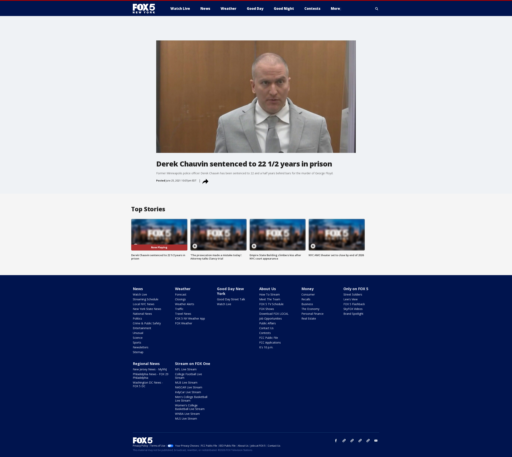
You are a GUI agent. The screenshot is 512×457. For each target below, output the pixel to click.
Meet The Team (269, 299)
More (335, 8)
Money (307, 288)
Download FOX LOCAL (274, 314)
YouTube (360, 440)
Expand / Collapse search (376, 9)
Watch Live (140, 294)
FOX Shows (266, 309)
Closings (180, 299)
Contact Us (266, 328)
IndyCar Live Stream (188, 392)
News (138, 288)
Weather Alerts (184, 304)
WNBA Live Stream (187, 414)
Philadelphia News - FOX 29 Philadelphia (150, 376)
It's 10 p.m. (266, 347)
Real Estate (308, 318)
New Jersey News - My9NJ (150, 369)
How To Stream (269, 294)
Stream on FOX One (192, 363)
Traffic (179, 309)
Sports (137, 342)
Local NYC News (143, 304)
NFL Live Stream (186, 369)
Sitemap (138, 352)
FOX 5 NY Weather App (190, 318)
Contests (265, 333)
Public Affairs (267, 323)
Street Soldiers (352, 294)
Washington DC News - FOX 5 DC (148, 384)
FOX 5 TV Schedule (271, 304)
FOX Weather (183, 323)
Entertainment (142, 328)
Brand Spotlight (353, 314)
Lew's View (350, 299)
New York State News (147, 309)
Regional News (146, 363)
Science (138, 338)
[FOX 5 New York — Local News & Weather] (146, 8)
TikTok (352, 440)
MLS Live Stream (186, 418)
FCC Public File (268, 338)
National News (142, 314)
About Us (267, 288)
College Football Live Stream (188, 376)
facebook (336, 440)
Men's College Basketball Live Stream (191, 398)
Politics (137, 318)
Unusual (138, 333)
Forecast (180, 294)
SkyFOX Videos (353, 309)
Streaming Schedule (145, 299)
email (376, 440)
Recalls (305, 299)
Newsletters (140, 347)
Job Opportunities (270, 318)
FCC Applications (270, 342)
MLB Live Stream (186, 382)
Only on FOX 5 (355, 288)
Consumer (308, 294)
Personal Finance (312, 314)
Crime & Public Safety (147, 323)
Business (307, 304)
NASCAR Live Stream (188, 387)
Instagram (344, 440)
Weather (183, 288)
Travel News (183, 314)
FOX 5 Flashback (354, 304)
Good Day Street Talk (231, 299)
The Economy (310, 309)
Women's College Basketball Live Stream (190, 407)
